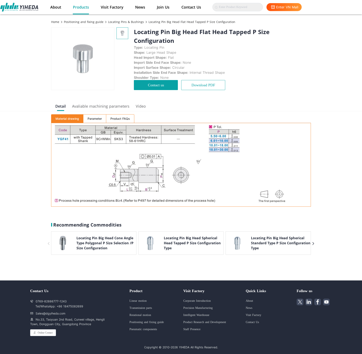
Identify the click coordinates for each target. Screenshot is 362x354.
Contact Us (191, 7)
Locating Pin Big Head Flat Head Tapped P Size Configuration (191, 22)
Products (81, 7)
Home (55, 22)
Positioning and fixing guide (83, 22)
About (55, 7)
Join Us (163, 7)
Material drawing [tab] (67, 118)
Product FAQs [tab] (120, 118)
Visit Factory (112, 7)
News (140, 7)
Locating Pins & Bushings (125, 22)
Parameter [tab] (95, 118)
